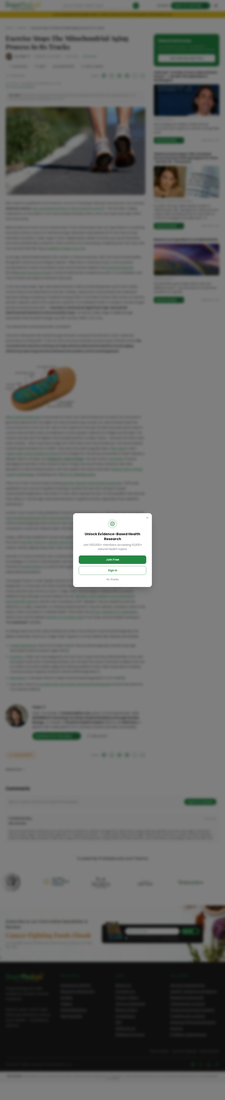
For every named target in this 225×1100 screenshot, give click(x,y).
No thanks (113, 579)
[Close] (147, 517)
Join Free (112, 560)
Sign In (112, 570)
